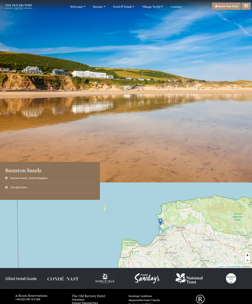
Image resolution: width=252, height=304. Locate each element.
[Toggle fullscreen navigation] (246, 6)
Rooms (98, 6)
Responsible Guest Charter (144, 300)
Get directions (18, 187)
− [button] (247, 260)
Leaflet (221, 266)
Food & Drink (122, 6)
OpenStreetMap (234, 266)
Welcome (76, 6)
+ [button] (247, 255)
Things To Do (151, 6)
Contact (176, 6)
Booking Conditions (140, 296)
